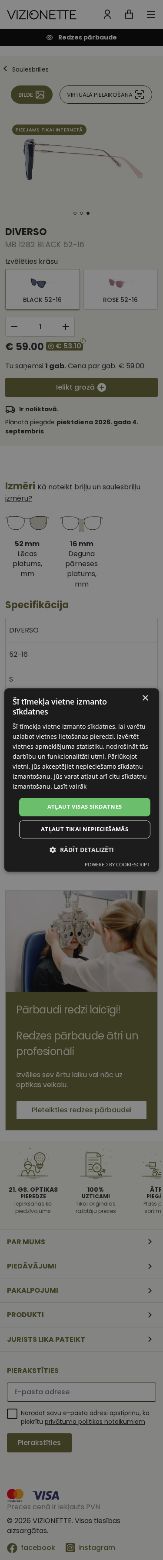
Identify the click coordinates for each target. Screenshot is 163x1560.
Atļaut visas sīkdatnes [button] (84, 807)
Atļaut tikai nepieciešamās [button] (84, 829)
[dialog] (81, 780)
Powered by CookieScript (117, 865)
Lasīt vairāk (70, 787)
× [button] (145, 698)
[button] (82, 850)
